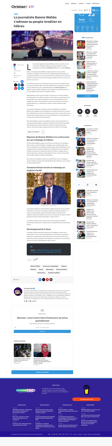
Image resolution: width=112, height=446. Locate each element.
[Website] (25, 301)
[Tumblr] (22, 84)
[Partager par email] (50, 279)
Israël (41, 269)
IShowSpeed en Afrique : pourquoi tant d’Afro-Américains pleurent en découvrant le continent (92, 44)
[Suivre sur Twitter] (14, 68)
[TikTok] (36, 301)
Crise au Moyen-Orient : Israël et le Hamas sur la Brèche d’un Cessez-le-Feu (22, 360)
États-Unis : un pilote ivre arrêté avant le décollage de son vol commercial (91, 54)
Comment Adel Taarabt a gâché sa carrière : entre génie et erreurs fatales (92, 163)
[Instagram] (32, 301)
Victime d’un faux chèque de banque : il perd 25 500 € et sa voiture (91, 64)
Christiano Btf (29, 288)
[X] (15, 84)
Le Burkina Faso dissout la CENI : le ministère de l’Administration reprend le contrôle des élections (92, 74)
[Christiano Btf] (22, 7)
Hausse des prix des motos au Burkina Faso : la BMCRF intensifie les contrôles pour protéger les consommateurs (92, 86)
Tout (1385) (87, 96)
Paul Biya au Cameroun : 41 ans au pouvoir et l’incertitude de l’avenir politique (92, 141)
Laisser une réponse (42, 372)
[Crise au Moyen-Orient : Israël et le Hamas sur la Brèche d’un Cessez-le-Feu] (22, 350)
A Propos (88, 3)
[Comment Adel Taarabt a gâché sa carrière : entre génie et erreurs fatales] (81, 164)
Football (81, 3)
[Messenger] (22, 88)
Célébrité (73, 3)
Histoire (33, 269)
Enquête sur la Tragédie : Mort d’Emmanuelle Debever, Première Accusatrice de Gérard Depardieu (92, 152)
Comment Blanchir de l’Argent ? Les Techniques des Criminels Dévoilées (91, 172)
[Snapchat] (34, 301)
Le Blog (84, 434)
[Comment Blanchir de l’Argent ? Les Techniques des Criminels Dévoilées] (81, 173)
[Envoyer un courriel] (15, 68)
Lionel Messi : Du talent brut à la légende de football (92, 130)
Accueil (67, 3)
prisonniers (41, 272)
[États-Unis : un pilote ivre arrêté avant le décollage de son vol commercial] (81, 55)
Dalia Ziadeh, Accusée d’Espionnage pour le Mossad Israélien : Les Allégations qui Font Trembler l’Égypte (42, 361)
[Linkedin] (18, 84)
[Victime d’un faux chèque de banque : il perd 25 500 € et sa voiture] (81, 65)
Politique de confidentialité (93, 434)
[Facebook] (22, 81)
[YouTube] (30, 301)
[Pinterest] (15, 88)
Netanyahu (50, 269)
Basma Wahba (35, 266)
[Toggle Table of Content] (42, 132)
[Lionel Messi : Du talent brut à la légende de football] (81, 132)
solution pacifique (54, 272)
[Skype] (18, 88)
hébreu (64, 266)
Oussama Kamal (62, 269)
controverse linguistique (51, 266)
